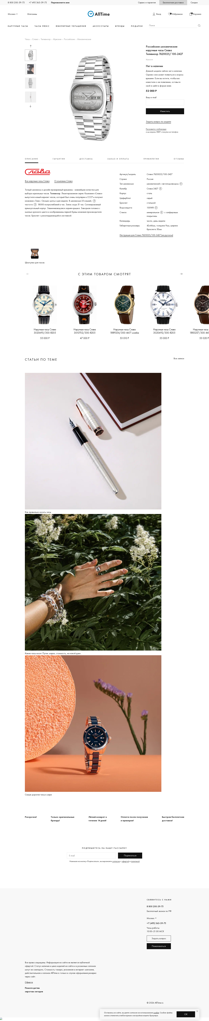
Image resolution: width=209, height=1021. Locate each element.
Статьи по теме (41, 359)
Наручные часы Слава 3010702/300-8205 (85, 331)
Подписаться (130, 855)
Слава (35, 39)
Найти (199, 25)
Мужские (57, 39)
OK (186, 1014)
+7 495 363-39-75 (38, 2)
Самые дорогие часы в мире (38, 794)
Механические (84, 39)
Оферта (29, 982)
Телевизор (46, 39)
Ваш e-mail (151, 97)
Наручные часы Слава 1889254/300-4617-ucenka (124, 331)
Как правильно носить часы (38, 512)
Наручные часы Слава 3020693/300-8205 (45, 331)
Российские (69, 39)
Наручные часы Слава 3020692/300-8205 (164, 331)
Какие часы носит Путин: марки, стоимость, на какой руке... (53, 653)
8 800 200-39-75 (16, 2)
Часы (27, 39)
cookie (156, 1012)
